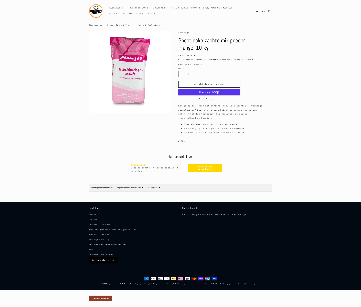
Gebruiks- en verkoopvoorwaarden (107, 244)
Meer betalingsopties (209, 99)
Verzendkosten (211, 60)
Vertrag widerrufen (103, 260)
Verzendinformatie (99, 234)
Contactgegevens (227, 284)
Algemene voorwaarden (191, 284)
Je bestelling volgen (101, 254)
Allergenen (154, 188)
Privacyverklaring (99, 239)
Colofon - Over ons (100, 224)
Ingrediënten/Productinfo (130, 188)
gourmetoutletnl (116, 284)
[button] (117, 8)
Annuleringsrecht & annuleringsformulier (112, 229)
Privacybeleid (173, 284)
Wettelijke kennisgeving (249, 284)
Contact (93, 219)
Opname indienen (100, 298)
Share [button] (184, 141)
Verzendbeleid (211, 284)
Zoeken (92, 215)
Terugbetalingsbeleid (154, 284)
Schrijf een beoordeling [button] (205, 167)
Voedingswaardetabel (102, 188)
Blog (91, 249)
